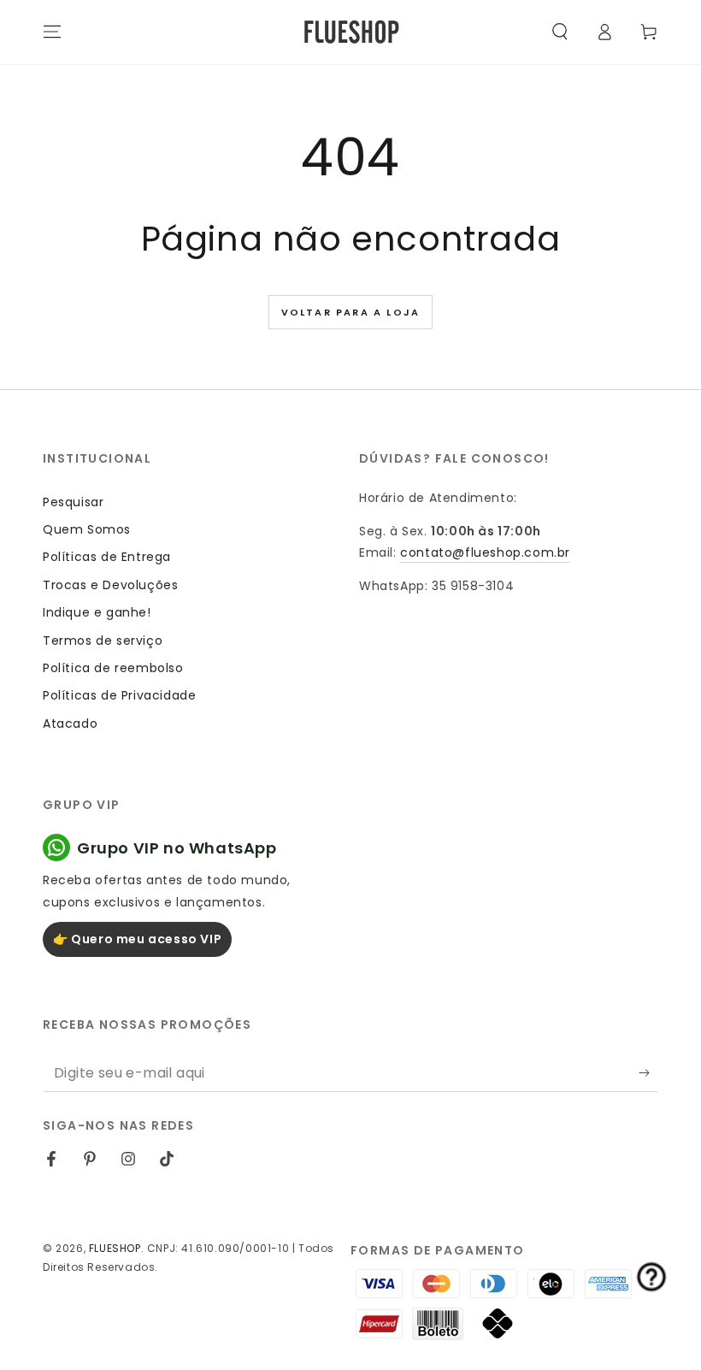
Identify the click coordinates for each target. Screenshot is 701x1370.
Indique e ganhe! (97, 612)
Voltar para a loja (351, 312)
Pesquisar (73, 502)
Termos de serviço (102, 640)
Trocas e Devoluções (110, 584)
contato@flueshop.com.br (485, 552)
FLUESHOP (115, 1248)
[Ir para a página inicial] (351, 32)
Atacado (70, 723)
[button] (560, 31)
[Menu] (52, 31)
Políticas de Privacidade (119, 695)
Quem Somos (87, 529)
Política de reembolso (113, 667)
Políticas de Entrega (107, 556)
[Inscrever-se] (648, 1072)
